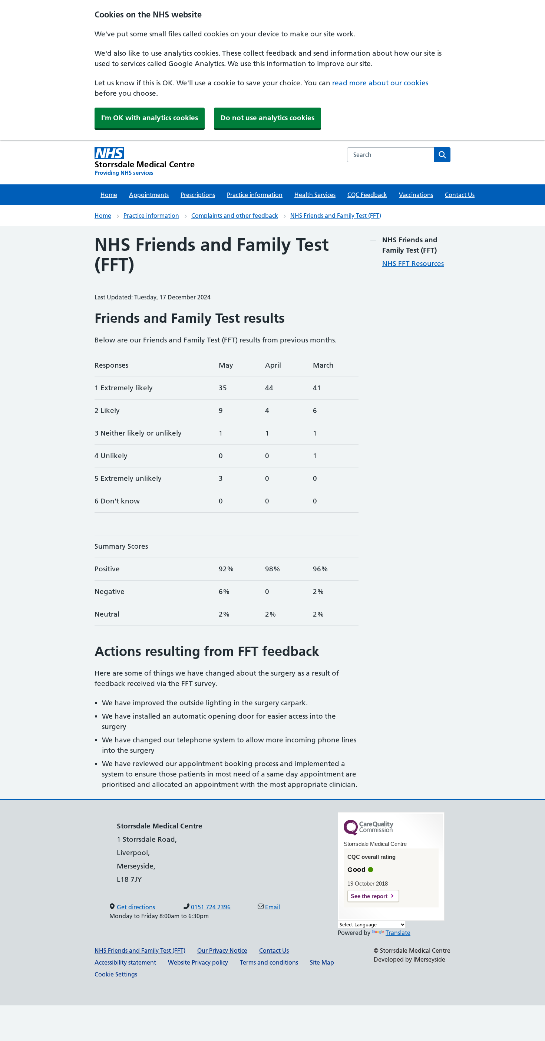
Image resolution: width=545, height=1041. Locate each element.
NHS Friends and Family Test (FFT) (335, 215)
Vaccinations (416, 194)
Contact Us (460, 194)
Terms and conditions (269, 962)
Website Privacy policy (198, 962)
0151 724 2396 (211, 907)
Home (108, 194)
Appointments (149, 194)
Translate (398, 932)
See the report (369, 896)
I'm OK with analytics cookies (149, 118)
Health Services (315, 194)
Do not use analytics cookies (267, 118)
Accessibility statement (125, 962)
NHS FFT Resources (413, 263)
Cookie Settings (116, 974)
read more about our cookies (380, 83)
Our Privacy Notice (222, 950)
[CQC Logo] (368, 834)
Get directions (136, 907)
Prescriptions (198, 194)
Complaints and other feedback (234, 215)
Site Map (322, 962)
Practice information (255, 194)
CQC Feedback (367, 194)
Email (272, 907)
